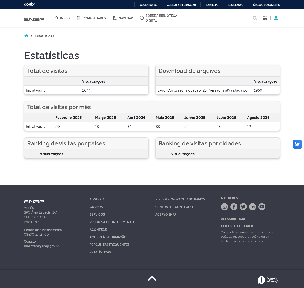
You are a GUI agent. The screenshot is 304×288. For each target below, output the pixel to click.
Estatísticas (100, 252)
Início (65, 18)
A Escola (97, 199)
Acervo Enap (166, 214)
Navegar (126, 18)
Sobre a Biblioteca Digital (161, 17)
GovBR (29, 4)
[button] (265, 18)
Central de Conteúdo (174, 206)
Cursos (96, 206)
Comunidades (94, 18)
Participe (212, 5)
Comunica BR (148, 5)
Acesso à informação (181, 5)
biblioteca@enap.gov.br (41, 246)
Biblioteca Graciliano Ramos (180, 199)
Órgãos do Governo (266, 5)
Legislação (235, 5)
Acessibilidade (233, 219)
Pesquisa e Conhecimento (112, 222)
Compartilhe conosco (235, 232)
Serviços (97, 214)
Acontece (98, 229)
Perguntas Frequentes (110, 244)
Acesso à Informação (108, 237)
